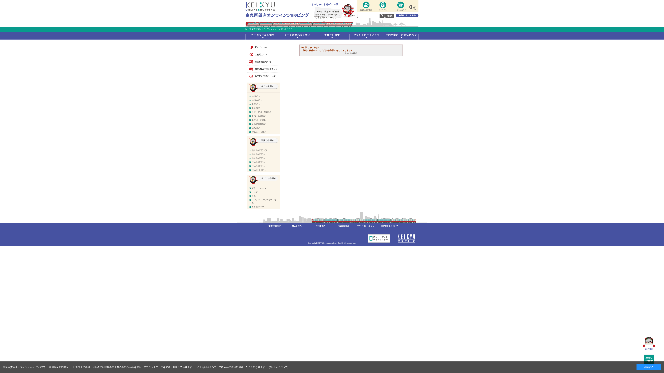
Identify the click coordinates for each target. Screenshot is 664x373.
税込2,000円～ (258, 154)
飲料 (254, 196)
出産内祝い (257, 108)
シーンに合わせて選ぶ (297, 35)
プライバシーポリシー (366, 226)
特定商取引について (389, 226)
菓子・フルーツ (259, 188)
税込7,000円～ (258, 166)
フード (255, 192)
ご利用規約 (320, 226)
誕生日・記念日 (259, 120)
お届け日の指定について (266, 69)
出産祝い (256, 104)
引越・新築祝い (259, 116)
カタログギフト (259, 207)
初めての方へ (261, 47)
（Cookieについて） (279, 367)
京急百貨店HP (275, 226)
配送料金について (263, 62)
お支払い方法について (265, 76)
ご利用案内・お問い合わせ (401, 35)
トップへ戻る (351, 53)
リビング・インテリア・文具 (264, 201)
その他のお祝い (259, 124)
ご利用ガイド (261, 54)
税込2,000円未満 (259, 150)
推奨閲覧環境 (343, 226)
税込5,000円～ (258, 162)
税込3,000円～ (258, 158)
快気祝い (256, 128)
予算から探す (332, 35)
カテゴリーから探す (263, 35)
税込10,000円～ (259, 170)
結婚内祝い (257, 100)
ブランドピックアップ (367, 35)
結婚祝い (256, 96)
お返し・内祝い (259, 132)
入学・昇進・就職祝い (262, 112)
